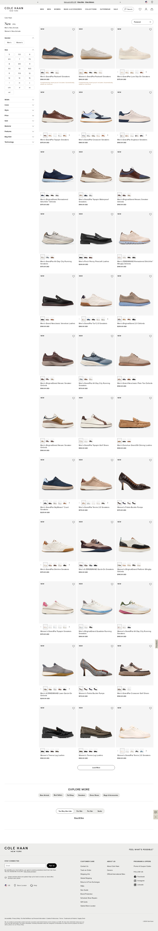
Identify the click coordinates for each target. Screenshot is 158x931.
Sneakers (81, 795)
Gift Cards (84, 902)
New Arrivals (44, 795)
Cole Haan (8, 18)
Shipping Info (85, 874)
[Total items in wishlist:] (141, 9)
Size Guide (84, 890)
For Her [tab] (90, 811)
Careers (110, 870)
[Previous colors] (117, 72)
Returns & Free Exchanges (90, 882)
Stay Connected (12, 861)
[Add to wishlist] (73, 29)
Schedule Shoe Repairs (89, 898)
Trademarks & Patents (70, 918)
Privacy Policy (16, 918)
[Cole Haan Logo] (16, 849)
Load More (96, 767)
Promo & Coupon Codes (142, 866)
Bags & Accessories (111, 795)
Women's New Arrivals (13, 31)
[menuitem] (42, 9)
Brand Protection (87, 894)
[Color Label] (42, 72)
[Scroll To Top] (155, 817)
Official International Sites (116, 874)
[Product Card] (57, 48)
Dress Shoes (94, 795)
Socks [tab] (100, 811)
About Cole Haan (113, 866)
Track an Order (86, 870)
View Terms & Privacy (30, 871)
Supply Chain (81, 918)
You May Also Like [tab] (65, 811)
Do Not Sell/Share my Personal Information (33, 918)
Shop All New (79, 818)
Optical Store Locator (88, 906)
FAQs (82, 886)
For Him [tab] (79, 811)
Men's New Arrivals (11, 28)
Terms (61, 918)
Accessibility (8, 918)
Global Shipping (86, 878)
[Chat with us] (155, 812)
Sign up (51, 865)
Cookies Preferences (52, 918)
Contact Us (84, 866)
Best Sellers (58, 795)
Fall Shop (70, 795)
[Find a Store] (152, 2)
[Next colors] (146, 72)
